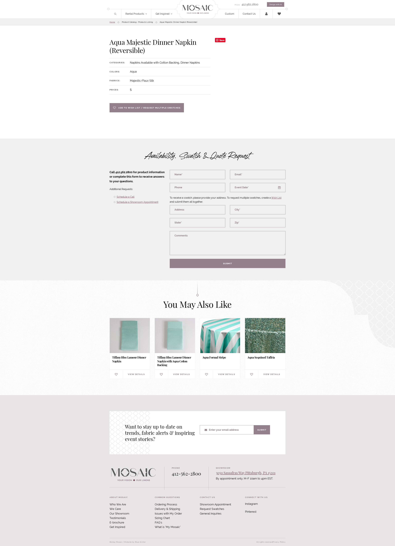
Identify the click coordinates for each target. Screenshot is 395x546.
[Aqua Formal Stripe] (220, 348)
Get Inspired (162, 13)
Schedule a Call (125, 196)
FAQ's (158, 522)
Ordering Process (166, 504)
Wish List (276, 197)
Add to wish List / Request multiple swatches (149, 107)
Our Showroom (119, 513)
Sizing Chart (162, 518)
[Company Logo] (197, 9)
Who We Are (118, 504)
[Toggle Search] (115, 14)
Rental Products (134, 13)
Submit (227, 263)
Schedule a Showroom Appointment (137, 202)
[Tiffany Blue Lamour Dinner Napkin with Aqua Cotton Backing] (175, 348)
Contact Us (249, 13)
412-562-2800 (186, 473)
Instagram (251, 503)
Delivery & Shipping (167, 509)
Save (222, 40)
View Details (136, 374)
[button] (148, 14)
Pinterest (250, 511)
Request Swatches (212, 509)
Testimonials (118, 518)
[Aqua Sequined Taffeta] (265, 348)
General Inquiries (210, 513)
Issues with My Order (168, 513)
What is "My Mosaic (167, 527)
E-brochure (117, 522)
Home (112, 22)
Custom (229, 13)
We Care (115, 509)
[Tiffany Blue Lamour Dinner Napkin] (130, 348)
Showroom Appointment (215, 504)
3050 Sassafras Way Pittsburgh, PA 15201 (245, 472)
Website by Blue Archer (135, 542)
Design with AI (275, 4)
